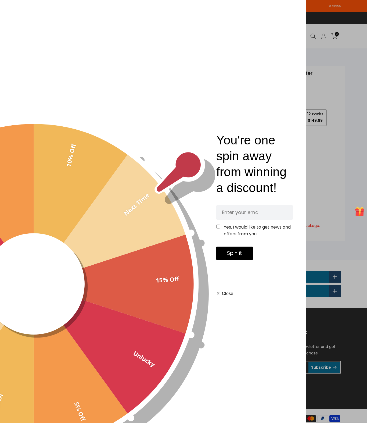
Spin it (234, 253)
